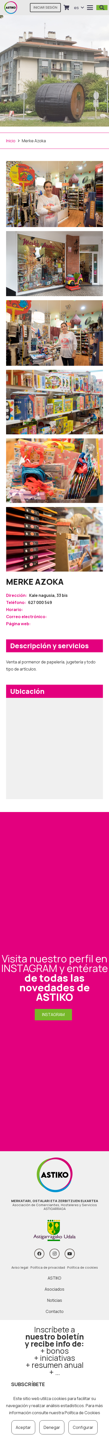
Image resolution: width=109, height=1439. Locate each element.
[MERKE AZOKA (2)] (54, 402)
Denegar (52, 1427)
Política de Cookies (82, 1412)
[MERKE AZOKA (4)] (54, 539)
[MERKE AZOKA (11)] (54, 333)
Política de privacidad (47, 1267)
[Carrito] (66, 7)
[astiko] (10, 7)
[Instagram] (54, 1254)
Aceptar (23, 1427)
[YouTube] (70, 1254)
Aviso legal (19, 1267)
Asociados (54, 1289)
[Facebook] (39, 1254)
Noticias (54, 1300)
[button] (79, 8)
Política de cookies (82, 1267)
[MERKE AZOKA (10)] (54, 263)
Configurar (83, 1427)
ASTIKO (54, 1278)
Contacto (55, 1311)
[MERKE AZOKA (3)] (54, 470)
